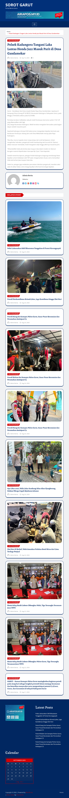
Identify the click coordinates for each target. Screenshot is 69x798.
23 (12, 776)
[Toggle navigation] (34, 24)
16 (12, 773)
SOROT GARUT (19, 4)
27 (27, 776)
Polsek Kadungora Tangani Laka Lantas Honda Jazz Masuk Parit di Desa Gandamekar (34, 33)
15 (8, 773)
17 (15, 773)
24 (15, 776)
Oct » (21, 782)
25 (19, 776)
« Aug (17, 782)
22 (8, 776)
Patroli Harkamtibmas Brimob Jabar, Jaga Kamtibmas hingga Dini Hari (34, 299)
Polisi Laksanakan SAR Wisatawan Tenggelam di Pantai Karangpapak (34, 248)
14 (31, 770)
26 (23, 776)
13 (27, 770)
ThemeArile (20, 795)
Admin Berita (14, 58)
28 (31, 776)
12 (23, 770)
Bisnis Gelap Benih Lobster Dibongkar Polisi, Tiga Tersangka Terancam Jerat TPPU (34, 606)
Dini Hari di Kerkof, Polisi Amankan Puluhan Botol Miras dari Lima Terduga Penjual (33, 550)
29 (8, 779)
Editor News (10, 795)
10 (15, 770)
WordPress (29, 792)
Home (8, 31)
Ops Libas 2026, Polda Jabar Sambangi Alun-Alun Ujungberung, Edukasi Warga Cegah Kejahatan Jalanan (31, 489)
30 (12, 779)
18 (19, 773)
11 (19, 770)
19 (23, 773)
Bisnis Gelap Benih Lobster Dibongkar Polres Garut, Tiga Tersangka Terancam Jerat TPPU (33, 662)
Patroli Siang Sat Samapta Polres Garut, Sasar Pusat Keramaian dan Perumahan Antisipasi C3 (33, 317)
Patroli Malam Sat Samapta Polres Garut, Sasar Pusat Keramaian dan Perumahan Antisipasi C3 (34, 378)
